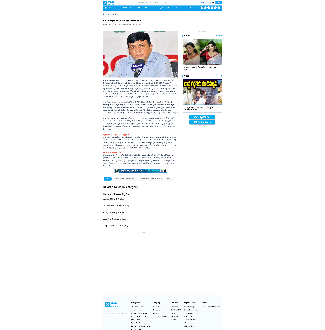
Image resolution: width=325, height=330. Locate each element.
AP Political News (137, 307)
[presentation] (185, 52)
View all (219, 36)
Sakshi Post (175, 317)
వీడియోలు (176, 8)
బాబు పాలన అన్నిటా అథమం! (140, 219)
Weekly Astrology (190, 320)
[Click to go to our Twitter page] (208, 7)
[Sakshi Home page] (108, 3)
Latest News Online (191, 310)
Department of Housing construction (150, 179)
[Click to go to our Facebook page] (202, 7)
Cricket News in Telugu (139, 317)
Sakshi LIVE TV (176, 310)
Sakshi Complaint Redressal (210, 307)
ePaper (201, 2)
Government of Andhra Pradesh (124, 179)
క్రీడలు (146, 8)
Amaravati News (137, 310)
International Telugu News (140, 326)
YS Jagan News (189, 326)
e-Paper (191, 8)
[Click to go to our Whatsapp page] (205, 7)
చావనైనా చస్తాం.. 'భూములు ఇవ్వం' (139, 206)
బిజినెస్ (153, 8)
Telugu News (188, 313)
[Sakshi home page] (111, 304)
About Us (156, 307)
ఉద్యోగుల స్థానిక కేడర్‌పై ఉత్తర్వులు (140, 226)
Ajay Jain (169, 179)
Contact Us (157, 310)
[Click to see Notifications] (207, 3)
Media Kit (156, 313)
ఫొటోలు (168, 8)
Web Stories (188, 317)
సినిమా (140, 8)
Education (174, 307)
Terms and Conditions (160, 317)
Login (218, 3)
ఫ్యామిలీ (160, 8)
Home (105, 14)
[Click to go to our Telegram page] (123, 313)
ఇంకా (183, 8)
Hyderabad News (137, 323)
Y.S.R (185, 323)
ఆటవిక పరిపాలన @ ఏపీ (140, 199)
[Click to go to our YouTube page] (215, 7)
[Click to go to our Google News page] (219, 7)
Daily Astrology (189, 307)
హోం (110, 8)
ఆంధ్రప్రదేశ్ (124, 8)
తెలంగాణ (132, 8)
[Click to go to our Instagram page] (212, 7)
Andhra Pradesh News (139, 313)
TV (213, 2)
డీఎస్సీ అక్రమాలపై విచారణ (140, 213)
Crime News (135, 320)
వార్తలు (116, 8)
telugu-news (114, 14)
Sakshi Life (175, 313)
